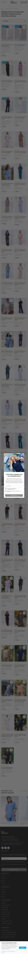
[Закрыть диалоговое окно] (25, 2)
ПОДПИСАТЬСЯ (14, 495)
